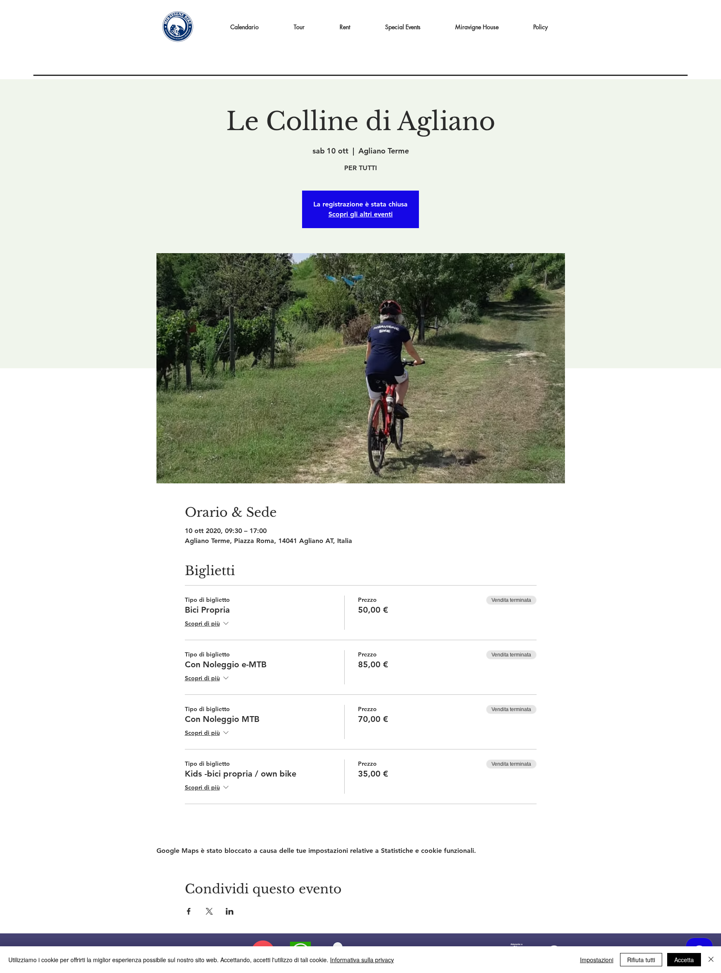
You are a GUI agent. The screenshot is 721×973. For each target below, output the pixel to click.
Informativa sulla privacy (362, 959)
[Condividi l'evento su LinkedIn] (230, 911)
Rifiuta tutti (641, 959)
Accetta (684, 959)
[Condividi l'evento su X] (209, 911)
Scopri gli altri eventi (360, 214)
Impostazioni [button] (596, 959)
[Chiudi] (711, 959)
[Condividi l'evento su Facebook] (189, 911)
